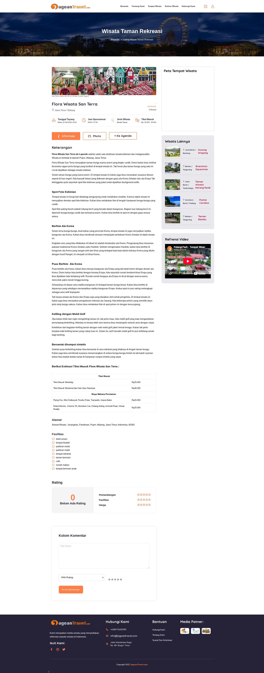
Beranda (124, 6)
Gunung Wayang (203, 151)
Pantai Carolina (204, 201)
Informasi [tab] (68, 136)
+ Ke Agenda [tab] (123, 135)
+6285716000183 (118, 629)
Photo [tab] (96, 136)
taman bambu (202, 218)
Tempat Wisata (155, 6)
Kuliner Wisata (171, 6)
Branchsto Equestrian (202, 168)
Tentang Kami (138, 6)
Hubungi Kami (188, 6)
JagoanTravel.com (139, 664)
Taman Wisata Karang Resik (203, 184)
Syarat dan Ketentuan (162, 640)
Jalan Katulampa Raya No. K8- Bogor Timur (121, 644)
